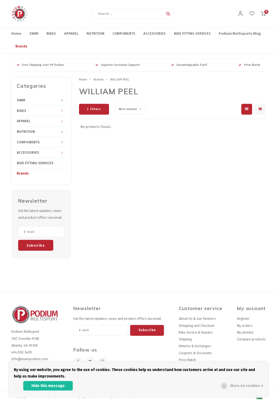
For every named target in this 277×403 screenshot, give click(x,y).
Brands (21, 46)
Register (243, 319)
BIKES (51, 33)
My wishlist (245, 332)
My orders (244, 326)
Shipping (185, 339)
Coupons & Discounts (195, 353)
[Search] (168, 13)
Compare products (251, 339)
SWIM (33, 33)
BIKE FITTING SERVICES (192, 33)
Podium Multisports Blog (240, 33)
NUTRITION (95, 33)
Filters (95, 109)
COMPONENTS (124, 33)
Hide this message (48, 385)
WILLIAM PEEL (119, 79)
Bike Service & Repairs (196, 332)
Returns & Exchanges (195, 346)
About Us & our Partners (197, 319)
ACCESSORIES (154, 33)
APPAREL (71, 33)
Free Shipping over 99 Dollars (43, 65)
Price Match (252, 65)
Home (16, 33)
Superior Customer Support (120, 65)
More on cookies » (246, 385)
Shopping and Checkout (197, 326)
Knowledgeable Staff (192, 65)
